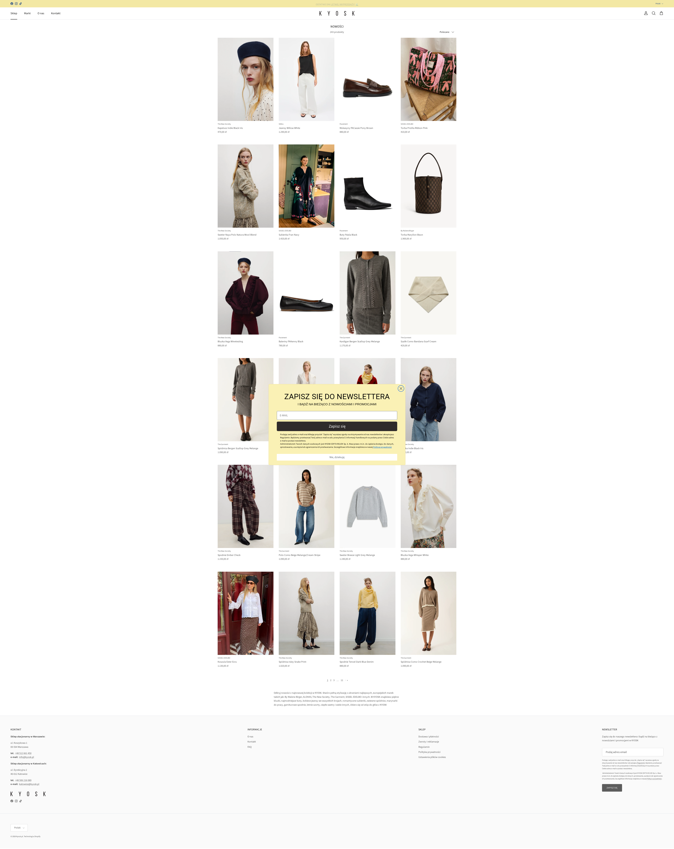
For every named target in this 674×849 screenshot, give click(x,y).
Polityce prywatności (382, 447)
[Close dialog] (401, 388)
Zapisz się (337, 426)
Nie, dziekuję (337, 457)
